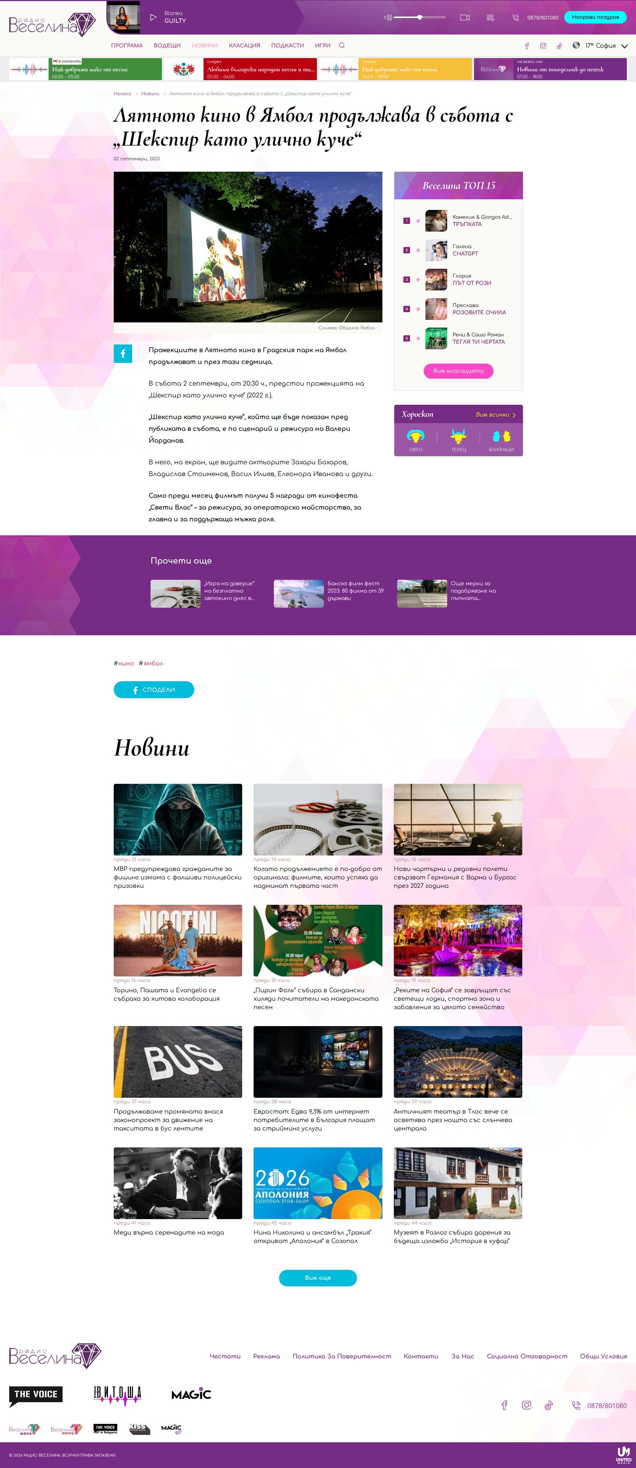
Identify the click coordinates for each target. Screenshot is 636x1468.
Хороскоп (455, 413)
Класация (244, 46)
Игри (323, 46)
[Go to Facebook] (527, 45)
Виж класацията (459, 371)
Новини (205, 46)
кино (126, 663)
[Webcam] (465, 17)
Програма (127, 46)
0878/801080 (543, 17)
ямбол (153, 663)
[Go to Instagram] (543, 45)
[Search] (342, 45)
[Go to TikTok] (559, 45)
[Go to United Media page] (624, 1455)
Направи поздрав (595, 17)
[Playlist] (490, 17)
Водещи (167, 46)
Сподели (159, 690)
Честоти (225, 1356)
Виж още (318, 1278)
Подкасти (287, 46)
